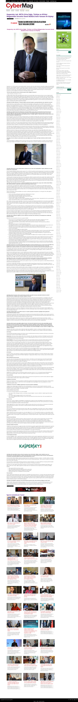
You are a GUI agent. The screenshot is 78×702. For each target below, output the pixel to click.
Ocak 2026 (58, 281)
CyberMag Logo (53, 1)
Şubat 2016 (58, 103)
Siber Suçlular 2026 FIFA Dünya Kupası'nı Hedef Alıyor (63, 66)
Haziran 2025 (58, 270)
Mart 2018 (58, 141)
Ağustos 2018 (58, 148)
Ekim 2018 (58, 151)
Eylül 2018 (58, 150)
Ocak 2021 (58, 191)
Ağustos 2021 (58, 202)
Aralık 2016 (58, 118)
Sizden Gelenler (42, 1)
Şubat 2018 (58, 139)
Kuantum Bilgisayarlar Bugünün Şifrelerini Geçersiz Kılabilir (63, 64)
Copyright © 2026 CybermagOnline (7, 699)
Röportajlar (22, 10)
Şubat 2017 (58, 121)
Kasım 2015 (58, 99)
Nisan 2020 (58, 178)
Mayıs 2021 (58, 197)
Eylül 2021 (58, 203)
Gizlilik (37, 701)
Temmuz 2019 (58, 164)
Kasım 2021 (58, 206)
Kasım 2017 (58, 135)
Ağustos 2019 (58, 166)
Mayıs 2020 (58, 179)
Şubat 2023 (58, 229)
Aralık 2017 (58, 136)
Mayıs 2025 (58, 269)
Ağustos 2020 (58, 184)
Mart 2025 (58, 266)
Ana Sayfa (8, 1)
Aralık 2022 (58, 226)
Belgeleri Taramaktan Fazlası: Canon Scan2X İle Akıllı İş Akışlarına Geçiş (63, 78)
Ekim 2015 (58, 97)
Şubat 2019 (58, 157)
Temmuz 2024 (58, 254)
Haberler (12, 10)
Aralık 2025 (58, 279)
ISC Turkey (36, 1)
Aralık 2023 (58, 244)
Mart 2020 (58, 176)
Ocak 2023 (58, 227)
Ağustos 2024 (58, 255)
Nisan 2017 (58, 124)
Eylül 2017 (58, 132)
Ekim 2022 (58, 223)
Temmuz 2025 (58, 272)
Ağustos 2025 (58, 273)
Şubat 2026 (58, 282)
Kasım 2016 (58, 117)
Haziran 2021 (58, 199)
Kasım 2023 (58, 242)
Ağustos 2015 (58, 94)
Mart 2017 (58, 123)
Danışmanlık (31, 1)
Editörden (22, 1)
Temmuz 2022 (58, 218)
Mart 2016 (58, 105)
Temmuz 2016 (58, 111)
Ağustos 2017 (58, 130)
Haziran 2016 (58, 109)
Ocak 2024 (58, 245)
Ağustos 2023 (58, 238)
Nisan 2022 (58, 214)
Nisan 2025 (58, 267)
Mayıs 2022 (58, 215)
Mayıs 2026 (58, 287)
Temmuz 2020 (58, 182)
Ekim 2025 (58, 276)
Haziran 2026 (58, 288)
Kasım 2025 (58, 278)
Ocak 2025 (58, 263)
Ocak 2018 (58, 138)
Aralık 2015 (58, 100)
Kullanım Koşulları (41, 701)
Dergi (18, 1)
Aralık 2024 (58, 261)
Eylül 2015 (58, 96)
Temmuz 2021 (58, 200)
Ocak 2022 (58, 209)
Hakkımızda (13, 1)
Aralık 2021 (58, 208)
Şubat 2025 (58, 264)
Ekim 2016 (58, 115)
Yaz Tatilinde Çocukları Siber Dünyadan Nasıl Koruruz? (63, 61)
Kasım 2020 (58, 188)
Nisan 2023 (58, 232)
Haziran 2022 (58, 217)
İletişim (47, 1)
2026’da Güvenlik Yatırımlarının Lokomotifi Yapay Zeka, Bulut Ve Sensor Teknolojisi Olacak (63, 83)
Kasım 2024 (58, 260)
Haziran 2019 (58, 163)
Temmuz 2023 (58, 236)
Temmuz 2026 (58, 290)
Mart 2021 (58, 194)
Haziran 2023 (58, 235)
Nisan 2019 (58, 160)
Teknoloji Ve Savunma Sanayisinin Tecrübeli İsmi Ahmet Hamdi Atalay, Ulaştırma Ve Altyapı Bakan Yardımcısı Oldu (63, 58)
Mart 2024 (58, 248)
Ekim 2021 (58, 205)
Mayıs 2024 (58, 251)
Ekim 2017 (58, 133)
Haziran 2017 (58, 127)
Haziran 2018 (58, 145)
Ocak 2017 (58, 120)
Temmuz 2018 (58, 147)
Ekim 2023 (58, 241)
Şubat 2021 (58, 193)
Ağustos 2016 (58, 112)
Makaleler (8, 10)
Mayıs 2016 (58, 108)
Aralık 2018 (58, 154)
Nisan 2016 (58, 106)
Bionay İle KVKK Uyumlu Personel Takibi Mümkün (63, 69)
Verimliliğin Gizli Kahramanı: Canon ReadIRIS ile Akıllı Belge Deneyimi (63, 80)
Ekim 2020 (58, 187)
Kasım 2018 (58, 153)
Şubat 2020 (58, 175)
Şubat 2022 (58, 211)
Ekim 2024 (58, 258)
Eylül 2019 (58, 167)
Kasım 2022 (58, 224)
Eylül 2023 (58, 239)
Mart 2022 (58, 212)
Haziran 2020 (58, 181)
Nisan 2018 (58, 142)
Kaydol (69, 89)
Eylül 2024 (58, 257)
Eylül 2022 (58, 221)
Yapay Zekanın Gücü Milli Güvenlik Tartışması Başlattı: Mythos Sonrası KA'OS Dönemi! (63, 75)
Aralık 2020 (58, 190)
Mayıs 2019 (58, 161)
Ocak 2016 (58, 102)
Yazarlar (26, 1)
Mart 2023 (58, 230)
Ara (69, 52)
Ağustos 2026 (58, 291)
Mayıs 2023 (58, 233)
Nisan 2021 (58, 196)
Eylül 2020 (58, 185)
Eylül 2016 (58, 114)
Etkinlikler (17, 10)
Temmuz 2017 (58, 129)
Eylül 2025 (58, 275)
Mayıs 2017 (58, 126)
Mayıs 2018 (58, 144)
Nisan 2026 (58, 285)
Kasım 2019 (58, 170)
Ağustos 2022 (58, 220)
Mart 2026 (58, 284)
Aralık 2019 (58, 172)
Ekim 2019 (58, 169)
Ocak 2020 (58, 173)
